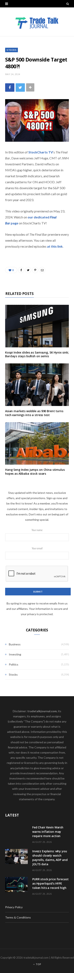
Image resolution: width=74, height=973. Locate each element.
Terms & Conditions (18, 917)
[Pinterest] (35, 270)
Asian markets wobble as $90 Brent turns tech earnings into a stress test (34, 413)
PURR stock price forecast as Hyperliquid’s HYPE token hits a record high (50, 883)
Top (38, 964)
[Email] (42, 270)
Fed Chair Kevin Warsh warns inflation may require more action (47, 831)
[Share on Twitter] (20, 87)
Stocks (11, 49)
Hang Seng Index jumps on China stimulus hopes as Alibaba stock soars (35, 471)
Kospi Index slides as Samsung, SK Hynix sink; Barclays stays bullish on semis (37, 354)
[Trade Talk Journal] (37, 22)
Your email (37, 548)
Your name (37, 530)
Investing (15, 654)
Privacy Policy (14, 907)
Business (15, 644)
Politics (13, 664)
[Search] (67, 4)
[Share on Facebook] (9, 87)
